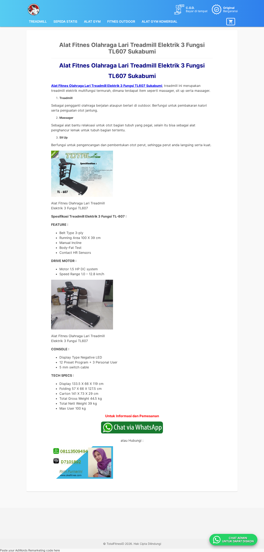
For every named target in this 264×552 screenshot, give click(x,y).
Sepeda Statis (65, 21)
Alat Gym (92, 21)
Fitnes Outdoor (121, 21)
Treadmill (38, 21)
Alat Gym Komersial (159, 21)
